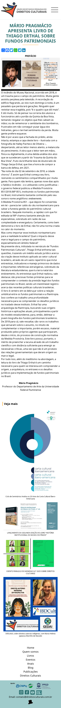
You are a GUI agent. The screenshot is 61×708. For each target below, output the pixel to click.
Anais (30, 663)
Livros (30, 655)
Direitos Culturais (30, 675)
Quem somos (30, 651)
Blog (30, 667)
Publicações (30, 671)
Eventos (30, 659)
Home (30, 647)
